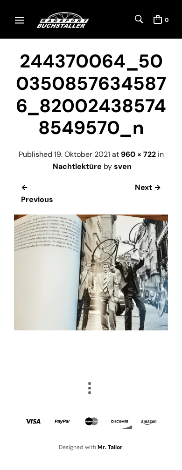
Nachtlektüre (77, 166)
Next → (148, 187)
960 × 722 (138, 154)
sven (123, 166)
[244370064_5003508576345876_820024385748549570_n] (91, 328)
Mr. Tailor (110, 447)
